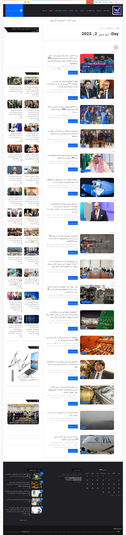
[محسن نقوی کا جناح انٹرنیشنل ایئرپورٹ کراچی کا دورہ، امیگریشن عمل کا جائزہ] (31, 127)
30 (103, 492)
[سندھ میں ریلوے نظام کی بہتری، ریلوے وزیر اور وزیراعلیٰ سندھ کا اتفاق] (31, 251)
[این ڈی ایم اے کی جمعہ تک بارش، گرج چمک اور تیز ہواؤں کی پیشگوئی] (14, 81)
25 (92, 488)
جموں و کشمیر (91, 531)
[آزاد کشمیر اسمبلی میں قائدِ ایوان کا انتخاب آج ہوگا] (14, 251)
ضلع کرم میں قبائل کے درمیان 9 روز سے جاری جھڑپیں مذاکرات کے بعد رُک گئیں (63, 238)
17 (97, 484)
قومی (99, 10)
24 (97, 488)
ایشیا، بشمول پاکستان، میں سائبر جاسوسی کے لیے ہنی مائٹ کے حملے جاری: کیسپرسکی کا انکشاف (18, 484)
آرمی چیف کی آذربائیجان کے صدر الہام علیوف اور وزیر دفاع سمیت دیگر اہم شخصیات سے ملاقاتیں (63, 263)
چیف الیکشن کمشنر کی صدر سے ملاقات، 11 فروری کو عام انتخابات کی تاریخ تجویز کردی (62, 83)
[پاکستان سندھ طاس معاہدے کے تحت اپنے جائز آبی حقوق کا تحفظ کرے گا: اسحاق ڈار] (31, 191)
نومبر (105, 28)
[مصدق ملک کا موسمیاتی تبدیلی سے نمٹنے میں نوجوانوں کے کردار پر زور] (14, 170)
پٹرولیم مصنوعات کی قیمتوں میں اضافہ (18, 499)
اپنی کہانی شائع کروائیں (13, 531)
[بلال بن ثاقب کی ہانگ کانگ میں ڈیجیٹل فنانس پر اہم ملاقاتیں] (14, 149)
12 (87, 480)
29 (109, 492)
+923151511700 (77, 480)
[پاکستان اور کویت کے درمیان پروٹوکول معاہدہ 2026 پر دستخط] (31, 232)
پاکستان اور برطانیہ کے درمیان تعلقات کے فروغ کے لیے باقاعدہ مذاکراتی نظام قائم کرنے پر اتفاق (15, 305)
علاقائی (83, 531)
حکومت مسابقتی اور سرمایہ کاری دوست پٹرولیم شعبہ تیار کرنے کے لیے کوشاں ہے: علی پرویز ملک (32, 114)
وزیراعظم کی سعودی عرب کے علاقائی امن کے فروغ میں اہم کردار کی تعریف (31, 280)
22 (109, 488)
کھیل (50, 10)
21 (114, 488)
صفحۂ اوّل (106, 10)
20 (119, 488)
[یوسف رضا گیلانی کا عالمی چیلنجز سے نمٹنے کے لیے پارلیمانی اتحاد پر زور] (31, 296)
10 (97, 480)
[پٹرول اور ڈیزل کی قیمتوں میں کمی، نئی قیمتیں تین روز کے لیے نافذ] (14, 104)
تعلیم (82, 10)
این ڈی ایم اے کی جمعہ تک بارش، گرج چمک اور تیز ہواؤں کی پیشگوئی (15, 89)
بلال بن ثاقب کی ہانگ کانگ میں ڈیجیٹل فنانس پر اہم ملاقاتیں (15, 156)
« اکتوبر (118, 495)
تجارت (71, 10)
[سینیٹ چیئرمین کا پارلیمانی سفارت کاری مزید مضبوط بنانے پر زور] (14, 127)
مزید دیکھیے (23, 520)
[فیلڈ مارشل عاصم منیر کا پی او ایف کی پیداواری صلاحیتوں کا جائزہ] (31, 170)
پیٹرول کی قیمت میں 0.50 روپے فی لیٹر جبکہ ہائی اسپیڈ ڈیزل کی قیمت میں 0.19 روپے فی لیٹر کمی (15, 282)
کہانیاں (33, 531)
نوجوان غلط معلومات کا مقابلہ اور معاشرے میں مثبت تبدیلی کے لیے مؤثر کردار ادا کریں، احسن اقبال (32, 90)
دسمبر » (112, 495)
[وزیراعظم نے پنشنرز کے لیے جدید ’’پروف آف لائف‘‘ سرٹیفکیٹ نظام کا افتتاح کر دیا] (37, 493)
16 (103, 484)
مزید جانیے (78, 481)
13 (119, 484)
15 (109, 484)
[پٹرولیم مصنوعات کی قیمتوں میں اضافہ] (37, 501)
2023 (109, 28)
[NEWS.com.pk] (116, 10)
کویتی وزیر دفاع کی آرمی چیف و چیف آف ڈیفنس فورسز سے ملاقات (14, 220)
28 (114, 492)
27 (119, 492)
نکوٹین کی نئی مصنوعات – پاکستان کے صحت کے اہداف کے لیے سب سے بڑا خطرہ (62, 364)
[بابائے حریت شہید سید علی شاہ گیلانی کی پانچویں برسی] (31, 212)
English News (26, 531)
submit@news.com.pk (75, 478)
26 (87, 488)
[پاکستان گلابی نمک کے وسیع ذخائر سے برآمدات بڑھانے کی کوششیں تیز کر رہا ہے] (31, 149)
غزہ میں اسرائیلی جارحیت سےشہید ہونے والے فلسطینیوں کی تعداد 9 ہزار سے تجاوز (62, 289)
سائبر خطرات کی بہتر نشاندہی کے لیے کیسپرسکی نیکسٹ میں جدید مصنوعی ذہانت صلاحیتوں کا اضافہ (32, 329)
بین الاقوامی (90, 10)
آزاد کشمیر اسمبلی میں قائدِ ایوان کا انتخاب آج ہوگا (15, 259)
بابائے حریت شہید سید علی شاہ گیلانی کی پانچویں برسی (32, 220)
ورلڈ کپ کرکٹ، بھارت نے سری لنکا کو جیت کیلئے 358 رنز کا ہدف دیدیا (62, 109)
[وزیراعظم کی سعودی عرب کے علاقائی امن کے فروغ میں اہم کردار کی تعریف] (31, 273)
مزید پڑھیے (72, 72)
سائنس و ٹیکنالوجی (61, 10)
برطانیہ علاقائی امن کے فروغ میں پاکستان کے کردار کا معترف (15, 240)
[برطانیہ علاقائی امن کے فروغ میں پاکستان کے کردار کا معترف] (14, 232)
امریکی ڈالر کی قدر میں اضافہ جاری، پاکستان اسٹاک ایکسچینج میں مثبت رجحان (63, 389)
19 (87, 484)
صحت (77, 10)
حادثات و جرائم (76, 531)
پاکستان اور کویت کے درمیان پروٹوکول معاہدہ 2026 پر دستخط (32, 240)
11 (92, 480)
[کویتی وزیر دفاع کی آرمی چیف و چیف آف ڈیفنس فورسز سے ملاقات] (14, 212)
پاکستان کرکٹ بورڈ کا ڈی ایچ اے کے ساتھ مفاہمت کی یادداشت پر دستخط (63, 133)
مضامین (44, 10)
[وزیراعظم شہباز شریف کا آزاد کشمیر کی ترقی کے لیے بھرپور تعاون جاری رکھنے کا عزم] (14, 191)
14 (114, 484)
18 (92, 484)
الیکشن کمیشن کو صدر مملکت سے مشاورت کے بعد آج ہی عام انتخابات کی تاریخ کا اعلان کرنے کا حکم (62, 314)
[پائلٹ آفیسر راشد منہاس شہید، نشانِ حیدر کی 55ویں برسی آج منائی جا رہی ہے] (37, 476)
